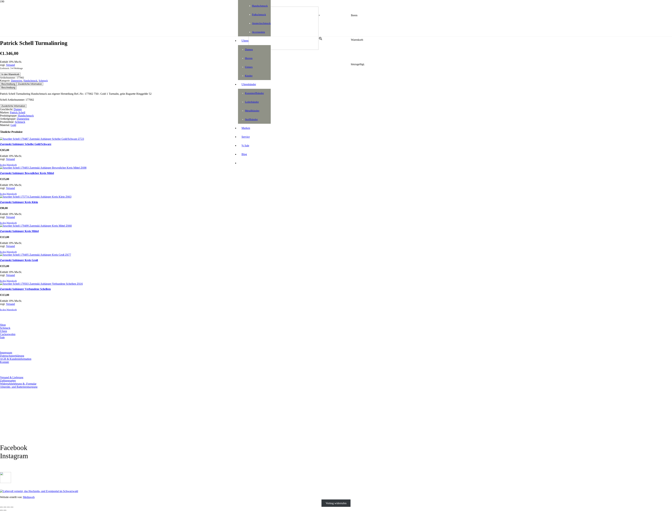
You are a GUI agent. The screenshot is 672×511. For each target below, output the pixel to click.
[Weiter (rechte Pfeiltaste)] (5, 510)
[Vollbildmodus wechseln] (5, 507)
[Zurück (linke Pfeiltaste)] (1, 510)
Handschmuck (30, 80)
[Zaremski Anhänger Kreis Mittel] (36, 225)
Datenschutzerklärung (12, 355)
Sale (2, 337)
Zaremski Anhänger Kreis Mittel (19, 231)
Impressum (6, 352)
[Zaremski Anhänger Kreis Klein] (35, 196)
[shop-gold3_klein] (5, 482)
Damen (18, 109)
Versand (10, 64)
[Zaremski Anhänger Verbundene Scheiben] (41, 283)
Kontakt (4, 362)
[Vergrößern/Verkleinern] (1, 507)
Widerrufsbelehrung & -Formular (18, 383)
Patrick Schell (17, 112)
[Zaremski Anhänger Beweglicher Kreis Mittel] (43, 167)
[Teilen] (8, 507)
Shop (3, 324)
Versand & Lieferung (11, 377)
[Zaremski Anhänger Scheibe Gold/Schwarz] (42, 138)
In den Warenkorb (10, 74)
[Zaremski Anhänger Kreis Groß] (35, 254)
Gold (13, 125)
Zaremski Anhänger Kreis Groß (19, 260)
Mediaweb (29, 497)
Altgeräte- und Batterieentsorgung (18, 386)
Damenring (16, 80)
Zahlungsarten (8, 380)
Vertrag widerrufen (336, 503)
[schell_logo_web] (283, 48)
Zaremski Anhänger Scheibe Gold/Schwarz (25, 144)
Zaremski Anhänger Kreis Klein (19, 202)
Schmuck (43, 80)
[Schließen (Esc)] (11, 507)
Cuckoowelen (7, 334)
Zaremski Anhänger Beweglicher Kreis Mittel (27, 173)
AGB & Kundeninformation (15, 358)
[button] (8, 165)
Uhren (3, 331)
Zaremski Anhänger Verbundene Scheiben (25, 288)
